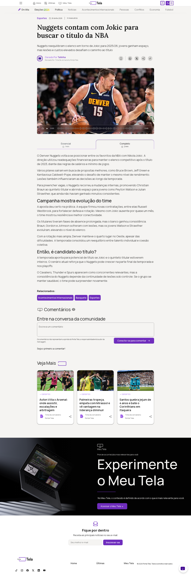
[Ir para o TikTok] (16, 570)
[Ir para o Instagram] (22, 570)
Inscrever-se (113, 542)
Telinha (62, 57)
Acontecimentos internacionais (98, 9)
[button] (134, 341)
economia (155, 9)
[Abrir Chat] (183, 568)
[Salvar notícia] (121, 58)
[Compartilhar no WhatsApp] (130, 58)
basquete (81, 297)
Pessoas (124, 9)
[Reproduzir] (47, 128)
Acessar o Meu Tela (111, 506)
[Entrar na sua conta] (162, 3)
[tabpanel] (95, 218)
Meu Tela (67, 3)
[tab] (66, 144)
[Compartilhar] (70, 416)
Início (38, 3)
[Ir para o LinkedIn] (38, 570)
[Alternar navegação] (20, 3)
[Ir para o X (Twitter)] (33, 570)
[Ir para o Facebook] (27, 570)
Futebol (169, 9)
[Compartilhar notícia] (143, 58)
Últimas (51, 3)
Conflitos (139, 9)
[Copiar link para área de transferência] (150, 58)
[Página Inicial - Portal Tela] (95, 3)
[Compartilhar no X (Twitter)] (137, 58)
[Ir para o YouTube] (44, 570)
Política (59, 9)
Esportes (42, 18)
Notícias (72, 9)
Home (74, 563)
